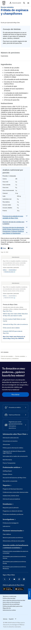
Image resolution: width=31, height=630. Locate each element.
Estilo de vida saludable (7, 356)
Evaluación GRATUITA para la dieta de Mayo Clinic (12, 332)
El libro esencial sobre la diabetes (11, 327)
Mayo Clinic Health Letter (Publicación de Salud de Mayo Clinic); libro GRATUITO (14, 337)
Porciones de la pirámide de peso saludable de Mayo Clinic (13, 217)
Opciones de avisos (9, 271)
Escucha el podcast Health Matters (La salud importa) (14, 320)
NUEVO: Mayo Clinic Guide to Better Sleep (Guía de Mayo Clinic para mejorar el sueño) (15, 314)
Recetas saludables (7, 7)
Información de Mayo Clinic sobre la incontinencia (15, 324)
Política (4, 269)
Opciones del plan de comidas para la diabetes (13, 222)
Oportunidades (12, 269)
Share (4, 248)
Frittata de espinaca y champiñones (10, 358)
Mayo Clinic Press (7, 311)
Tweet (11, 248)
